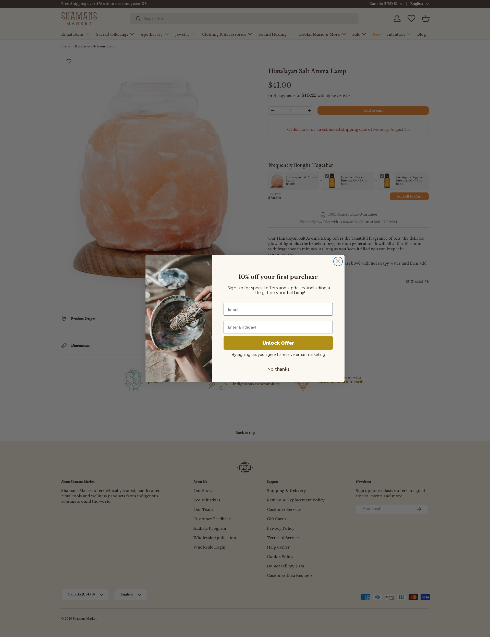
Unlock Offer (278, 343)
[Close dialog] (338, 261)
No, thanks (278, 369)
